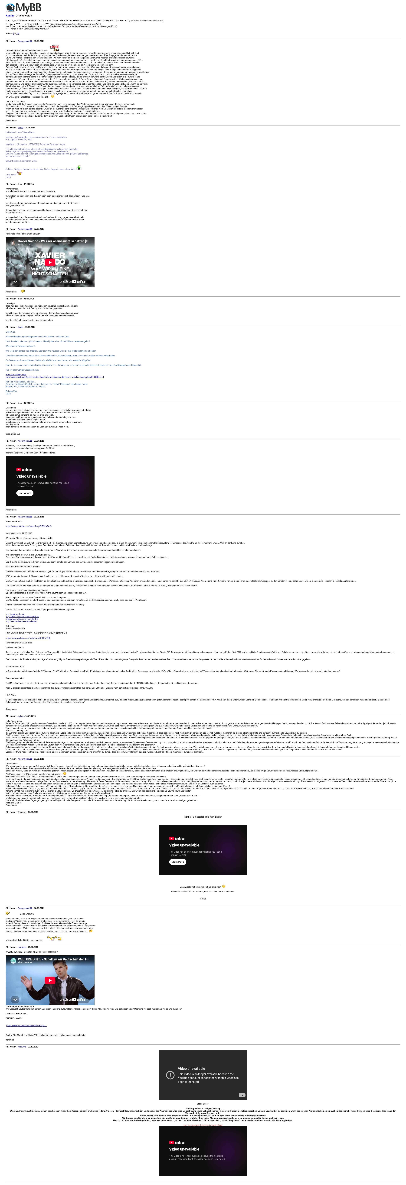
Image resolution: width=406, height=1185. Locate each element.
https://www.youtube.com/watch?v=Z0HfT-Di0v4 (28, 638)
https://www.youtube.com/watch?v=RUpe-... (26, 1025)
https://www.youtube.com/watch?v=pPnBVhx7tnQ (29, 526)
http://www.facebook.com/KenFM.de (22, 616)
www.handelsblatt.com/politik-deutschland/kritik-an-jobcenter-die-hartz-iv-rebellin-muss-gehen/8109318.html (55, 377)
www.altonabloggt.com (16, 374)
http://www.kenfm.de (15, 614)
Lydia (20, 127)
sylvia (20, 716)
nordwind (22, 947)
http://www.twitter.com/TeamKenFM (22, 619)
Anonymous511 (25, 41)
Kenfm (10, 15)
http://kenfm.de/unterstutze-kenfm (21, 621)
